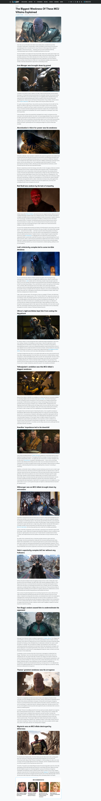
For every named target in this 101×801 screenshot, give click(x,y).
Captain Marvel (47, 638)
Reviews (56, 1)
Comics (51, 1)
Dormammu (27, 460)
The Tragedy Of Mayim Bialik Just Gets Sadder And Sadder (22, 794)
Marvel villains (29, 214)
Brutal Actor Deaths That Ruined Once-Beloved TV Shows (32, 794)
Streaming (39, 1)
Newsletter (88, 1)
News (61, 1)
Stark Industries (24, 101)
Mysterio (46, 772)
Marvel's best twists (21, 527)
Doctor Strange (36, 455)
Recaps (46, 1)
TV (34, 1)
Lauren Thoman (20, 14)
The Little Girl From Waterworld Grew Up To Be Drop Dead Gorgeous (43, 795)
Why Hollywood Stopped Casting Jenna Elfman (55, 794)
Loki (27, 281)
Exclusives (24, 1)
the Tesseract (28, 235)
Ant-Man (42, 399)
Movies (30, 1)
